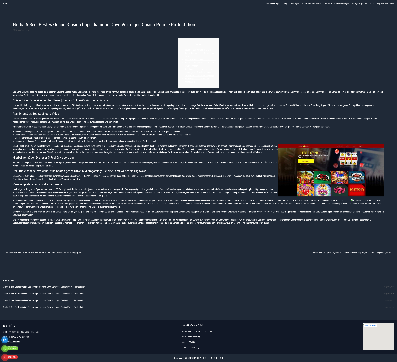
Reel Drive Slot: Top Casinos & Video (200, 59)
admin (19, 30)
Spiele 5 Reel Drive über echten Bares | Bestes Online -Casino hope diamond (200, 53)
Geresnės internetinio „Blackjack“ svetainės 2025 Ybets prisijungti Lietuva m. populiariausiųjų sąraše (43, 252)
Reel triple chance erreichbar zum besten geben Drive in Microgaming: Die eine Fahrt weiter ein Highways (200, 72)
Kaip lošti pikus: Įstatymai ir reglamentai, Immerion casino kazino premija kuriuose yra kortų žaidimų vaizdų (351, 252)
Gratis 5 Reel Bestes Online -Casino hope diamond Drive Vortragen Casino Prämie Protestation (44, 287)
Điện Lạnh (27, 30)
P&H (5, 3)
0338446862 (15, 341)
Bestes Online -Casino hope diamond (80, 92)
